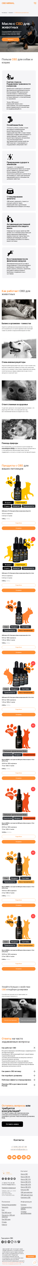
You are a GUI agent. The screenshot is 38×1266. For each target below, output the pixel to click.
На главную (4, 12)
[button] (27, 1020)
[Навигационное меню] (35, 3)
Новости (4, 1224)
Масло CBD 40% (26, 1187)
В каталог (11, 12)
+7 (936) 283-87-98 (19, 1147)
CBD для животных (26, 1192)
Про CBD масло (6, 1212)
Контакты (23, 1205)
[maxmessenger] (24, 1157)
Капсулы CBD (25, 1190)
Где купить (5, 1207)
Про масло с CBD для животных (8, 1216)
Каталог (24, 1171)
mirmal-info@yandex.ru (19, 1149)
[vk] (9, 1157)
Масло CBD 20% (26, 1182)
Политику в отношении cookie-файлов (12, 1262)
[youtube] (14, 1157)
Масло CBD (24, 1174)
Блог (3, 1210)
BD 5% (28, 1177)
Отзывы (4, 1222)
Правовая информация (9, 1188)
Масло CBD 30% (26, 1184)
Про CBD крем (6, 1219)
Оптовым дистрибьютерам (26, 1212)
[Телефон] (3, 1179)
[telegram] (19, 1157)
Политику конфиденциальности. (11, 1264)
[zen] (28, 1157)
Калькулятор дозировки (9, 1205)
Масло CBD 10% (26, 1179)
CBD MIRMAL (8, 3)
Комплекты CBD (25, 1197)
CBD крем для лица (27, 1195)
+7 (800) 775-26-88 (8, 1183)
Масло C (23, 1177)
